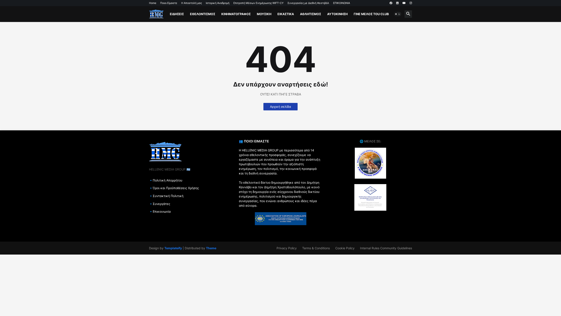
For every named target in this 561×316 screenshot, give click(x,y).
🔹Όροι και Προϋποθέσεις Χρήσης (174, 188)
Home (152, 3)
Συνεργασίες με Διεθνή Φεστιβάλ (308, 3)
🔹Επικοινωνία (160, 211)
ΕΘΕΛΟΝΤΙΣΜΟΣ (202, 14)
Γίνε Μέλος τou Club (371, 14)
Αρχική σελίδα (280, 106)
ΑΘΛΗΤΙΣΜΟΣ (310, 14)
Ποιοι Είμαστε (168, 3)
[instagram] (411, 3)
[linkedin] (397, 3)
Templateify (173, 248)
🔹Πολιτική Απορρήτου (165, 180)
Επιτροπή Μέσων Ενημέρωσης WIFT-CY (258, 3)
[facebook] (391, 3)
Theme (211, 248)
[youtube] (404, 3)
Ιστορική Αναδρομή (217, 3)
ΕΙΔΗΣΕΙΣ (177, 14)
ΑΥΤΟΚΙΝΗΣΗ (337, 14)
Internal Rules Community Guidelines (386, 248)
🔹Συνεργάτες (159, 204)
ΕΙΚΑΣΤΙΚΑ (285, 14)
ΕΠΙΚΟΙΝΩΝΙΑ (341, 3)
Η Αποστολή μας (191, 3)
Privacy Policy (287, 248)
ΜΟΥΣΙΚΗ (264, 14)
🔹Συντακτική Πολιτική (166, 196)
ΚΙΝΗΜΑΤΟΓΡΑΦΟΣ (236, 14)
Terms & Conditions (316, 248)
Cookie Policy (345, 248)
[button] (397, 14)
